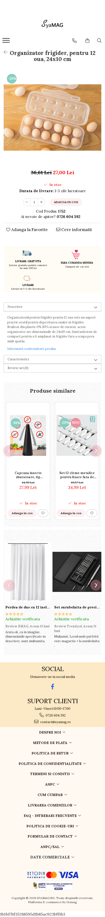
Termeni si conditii (50, 774)
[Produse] (6, 41)
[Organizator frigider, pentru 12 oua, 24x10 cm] (52, 117)
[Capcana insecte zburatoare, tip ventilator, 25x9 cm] (28, 435)
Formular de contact (51, 836)
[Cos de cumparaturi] (87, 40)
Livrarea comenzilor (50, 805)
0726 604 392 (55, 715)
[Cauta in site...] (99, 40)
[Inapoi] (3, 52)
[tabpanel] (52, 117)
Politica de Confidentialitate (51, 763)
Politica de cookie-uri (50, 826)
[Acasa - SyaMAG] (52, 24)
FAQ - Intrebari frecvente (51, 815)
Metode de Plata (50, 743)
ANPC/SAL (51, 847)
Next (97, 123)
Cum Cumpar (51, 795)
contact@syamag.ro (55, 722)
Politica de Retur (51, 753)
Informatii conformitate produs (31, 349)
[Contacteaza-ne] (74, 40)
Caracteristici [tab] (18, 359)
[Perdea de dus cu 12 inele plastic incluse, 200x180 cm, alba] (28, 572)
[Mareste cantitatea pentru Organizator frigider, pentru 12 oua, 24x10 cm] (41, 202)
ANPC (50, 784)
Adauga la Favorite (29, 229)
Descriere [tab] (15, 307)
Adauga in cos (66, 202)
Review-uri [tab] (18, 368)
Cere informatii (76, 229)
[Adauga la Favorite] (43, 513)
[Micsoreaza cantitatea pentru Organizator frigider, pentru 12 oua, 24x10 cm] (27, 202)
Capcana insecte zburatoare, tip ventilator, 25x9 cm (28, 475)
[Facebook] (52, 686)
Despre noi (50, 732)
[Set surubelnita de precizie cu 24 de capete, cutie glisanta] (76, 572)
